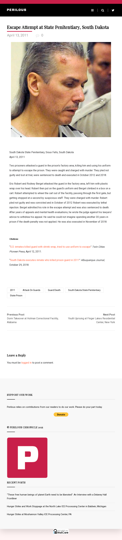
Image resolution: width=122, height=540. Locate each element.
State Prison (16, 295)
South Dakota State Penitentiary (84, 290)
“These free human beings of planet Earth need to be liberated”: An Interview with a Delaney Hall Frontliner (57, 496)
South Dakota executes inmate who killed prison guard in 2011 (44, 260)
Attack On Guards (31, 290)
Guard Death (54, 290)
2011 (12, 290)
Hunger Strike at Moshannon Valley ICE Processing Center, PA (39, 514)
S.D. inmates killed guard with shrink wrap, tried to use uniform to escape (50, 246)
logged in (26, 362)
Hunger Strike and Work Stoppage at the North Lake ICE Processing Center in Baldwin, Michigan (56, 506)
